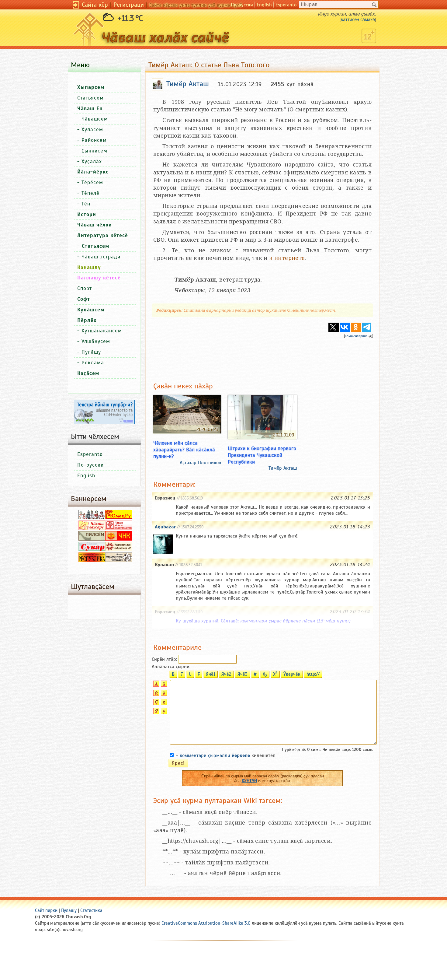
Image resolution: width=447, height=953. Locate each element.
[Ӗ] (155, 694)
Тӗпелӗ (90, 193)
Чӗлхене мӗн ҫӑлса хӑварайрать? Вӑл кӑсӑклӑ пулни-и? (184, 450)
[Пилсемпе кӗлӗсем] (91, 539)
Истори (86, 214)
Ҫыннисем (94, 151)
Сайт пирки (46, 910)
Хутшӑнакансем (101, 331)
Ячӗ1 (210, 674)
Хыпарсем (90, 87)
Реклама (92, 362)
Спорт (84, 288)
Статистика (91, 910)
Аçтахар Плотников (200, 463)
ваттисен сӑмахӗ (358, 19)
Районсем (94, 140)
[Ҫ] (155, 703)
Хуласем (92, 129)
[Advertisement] (262, 355)
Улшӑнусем (95, 341)
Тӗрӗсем (92, 182)
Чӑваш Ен (90, 108)
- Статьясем (93, 246)
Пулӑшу (91, 352)
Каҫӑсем (88, 373)
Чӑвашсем (94, 119)
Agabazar (165, 527)
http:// (313, 674)
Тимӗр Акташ (283, 468)
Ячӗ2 (226, 674)
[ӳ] (163, 712)
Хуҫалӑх (91, 161)
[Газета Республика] (91, 560)
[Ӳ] (155, 712)
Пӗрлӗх (86, 320)
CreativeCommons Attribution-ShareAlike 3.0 (206, 923)
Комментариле (356, 336)
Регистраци (128, 5)
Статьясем (90, 98)
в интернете (287, 258)
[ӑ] (163, 685)
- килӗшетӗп (225, 755)
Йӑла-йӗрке (93, 172)
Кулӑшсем (90, 310)
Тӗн (85, 204)
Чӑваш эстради (100, 257)
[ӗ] (163, 694)
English (264, 5)
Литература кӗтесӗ (102, 235)
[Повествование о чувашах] (91, 517)
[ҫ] (163, 703)
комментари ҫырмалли (215, 755)
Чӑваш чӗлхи (94, 225)
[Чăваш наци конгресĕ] (118, 539)
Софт (83, 299)
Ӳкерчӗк (291, 674)
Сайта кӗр (95, 5)
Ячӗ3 (242, 674)
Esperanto (285, 5)
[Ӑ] (155, 685)
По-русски (242, 5)
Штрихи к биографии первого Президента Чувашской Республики (262, 455)
